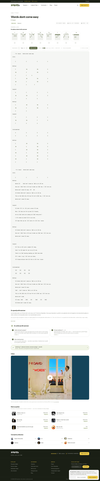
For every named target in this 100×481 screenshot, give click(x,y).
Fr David (16, 13)
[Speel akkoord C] (32, 43)
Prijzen (55, 5)
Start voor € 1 (84, 5)
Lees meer (13, 321)
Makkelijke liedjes (14, 468)
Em (26, 95)
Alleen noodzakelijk (81, 477)
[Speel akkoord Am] (23, 43)
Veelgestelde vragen (55, 470)
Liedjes (12, 13)
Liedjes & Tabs (34, 5)
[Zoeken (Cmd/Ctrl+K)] (77, 5)
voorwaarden (56, 401)
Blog (51, 5)
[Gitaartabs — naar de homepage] (15, 5)
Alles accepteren (92, 477)
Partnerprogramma (55, 468)
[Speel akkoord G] (66, 43)
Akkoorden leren (34, 466)
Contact (52, 473)
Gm (15, 72)
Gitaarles (25, 5)
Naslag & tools (34, 470)
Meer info (84, 474)
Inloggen (87, 1)
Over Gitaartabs (54, 466)
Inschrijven (86, 466)
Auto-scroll (33, 48)
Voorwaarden (68, 479)
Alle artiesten (14, 470)
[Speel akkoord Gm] (75, 43)
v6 (31, 479)
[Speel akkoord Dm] (40, 43)
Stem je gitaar (85, 48)
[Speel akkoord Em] (49, 43)
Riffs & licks (33, 468)
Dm (37, 69)
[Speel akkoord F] (58, 43)
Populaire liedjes (14, 464)
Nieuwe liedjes (14, 466)
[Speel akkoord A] (15, 43)
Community (43, 5)
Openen (15, 334)
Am (26, 69)
